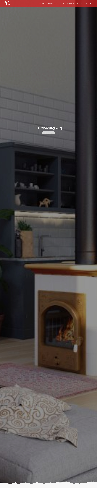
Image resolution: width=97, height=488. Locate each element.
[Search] (86, 4)
